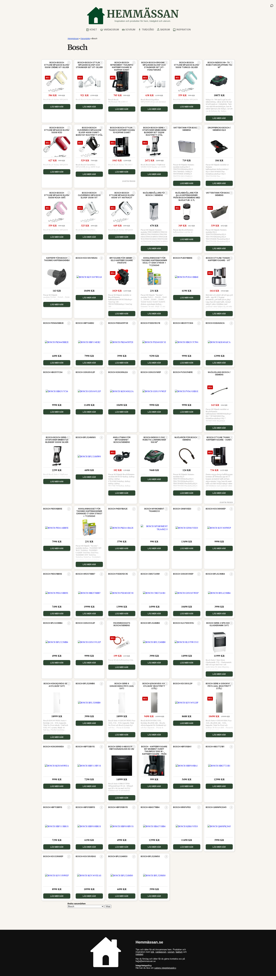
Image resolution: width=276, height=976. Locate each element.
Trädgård (147, 29)
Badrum (165, 29)
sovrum (171, 952)
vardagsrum (160, 952)
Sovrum (130, 29)
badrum (179, 952)
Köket (93, 29)
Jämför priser (128, 181)
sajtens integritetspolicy (165, 968)
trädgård (139, 954)
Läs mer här (56, 106)
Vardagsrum (111, 29)
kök (152, 952)
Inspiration (183, 29)
